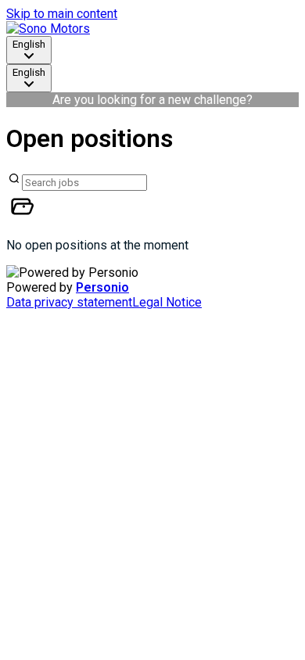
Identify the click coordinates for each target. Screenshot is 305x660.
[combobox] (29, 50)
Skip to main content (61, 13)
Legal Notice (167, 302)
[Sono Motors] (48, 28)
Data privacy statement (69, 302)
